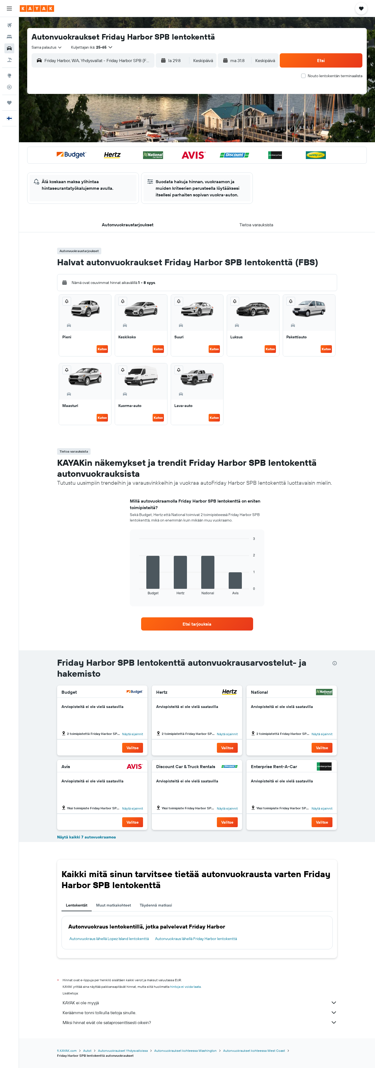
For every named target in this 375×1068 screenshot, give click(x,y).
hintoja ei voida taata (185, 987)
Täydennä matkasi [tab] (156, 905)
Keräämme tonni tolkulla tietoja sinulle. (99, 1012)
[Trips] (9, 102)
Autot (87, 1051)
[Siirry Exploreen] (9, 75)
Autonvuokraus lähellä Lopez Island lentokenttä (109, 938)
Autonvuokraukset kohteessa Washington (185, 1051)
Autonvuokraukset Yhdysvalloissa (123, 1051)
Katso (102, 349)
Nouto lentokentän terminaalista (335, 75)
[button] (9, 8)
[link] (197, 624)
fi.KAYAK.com (67, 1051)
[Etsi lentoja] (9, 25)
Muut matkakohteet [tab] (113, 905)
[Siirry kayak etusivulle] (37, 8)
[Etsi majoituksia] (9, 36)
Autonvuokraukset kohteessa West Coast (254, 1051)
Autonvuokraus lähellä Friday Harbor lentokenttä (196, 938)
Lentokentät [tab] (76, 905)
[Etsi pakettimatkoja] (9, 59)
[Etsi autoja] (9, 48)
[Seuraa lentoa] (9, 87)
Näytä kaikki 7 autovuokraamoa (86, 837)
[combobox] (47, 47)
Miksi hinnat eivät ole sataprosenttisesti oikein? (107, 1022)
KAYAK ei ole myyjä (81, 1002)
